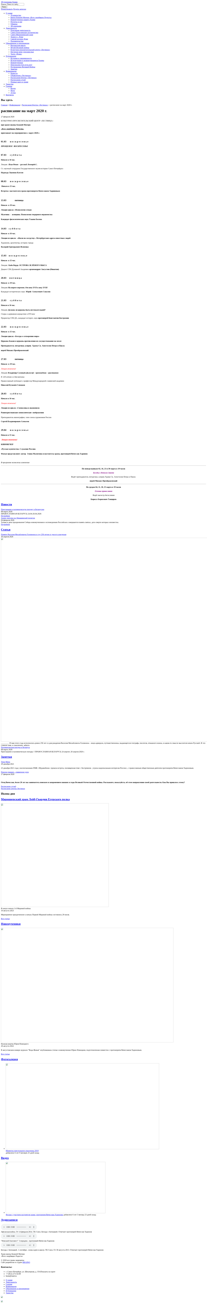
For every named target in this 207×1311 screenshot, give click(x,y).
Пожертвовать (7, 9)
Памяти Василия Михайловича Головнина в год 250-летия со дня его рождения (33, 534)
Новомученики (17, 63)
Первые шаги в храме (19, 82)
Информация (11, 71)
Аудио (13, 93)
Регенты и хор (16, 22)
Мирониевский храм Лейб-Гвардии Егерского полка (35, 799)
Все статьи (5, 919)
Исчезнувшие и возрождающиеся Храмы (27, 60)
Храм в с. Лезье (17, 37)
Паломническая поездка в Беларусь (15, 747)
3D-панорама (16, 26)
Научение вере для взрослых (22, 52)
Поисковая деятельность (20, 30)
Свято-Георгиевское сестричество (24, 33)
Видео (13, 88)
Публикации (11, 56)
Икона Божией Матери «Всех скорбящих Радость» (31, 17)
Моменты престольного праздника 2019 (22, 1151)
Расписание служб (8, 786)
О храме (9, 13)
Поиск (4, 4)
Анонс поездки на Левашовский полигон (18, 518)
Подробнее (5, 516)
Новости (14, 73)
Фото (13, 91)
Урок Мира (5, 762)
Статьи (5, 529)
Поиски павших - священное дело (15, 772)
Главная (4, 105)
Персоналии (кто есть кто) (21, 65)
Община (14, 24)
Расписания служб (18, 80)
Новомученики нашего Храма (23, 20)
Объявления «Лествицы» (21, 76)
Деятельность (11, 28)
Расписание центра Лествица (13, 789)
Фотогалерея (9, 1059)
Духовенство (16, 15)
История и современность (21, 58)
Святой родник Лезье (19, 39)
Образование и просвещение (17, 43)
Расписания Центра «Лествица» (24, 78)
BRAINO (26, 1262)
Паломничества (17, 41)
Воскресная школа (18, 45)
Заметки (14, 69)
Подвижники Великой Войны (23, 67)
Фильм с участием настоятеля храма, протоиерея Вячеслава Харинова (34, 1215)
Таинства (9, 84)
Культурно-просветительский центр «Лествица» (30, 50)
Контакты (10, 95)
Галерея (9, 86)
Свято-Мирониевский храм (22, 35)
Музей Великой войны (20, 48)
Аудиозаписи (9, 1219)
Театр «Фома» (16, 54)
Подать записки (19, 9)
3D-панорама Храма (9, 2)
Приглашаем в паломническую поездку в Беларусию (22, 509)
